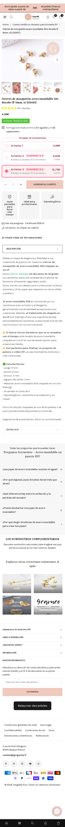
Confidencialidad (13, 730)
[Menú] (19, 823)
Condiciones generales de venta (20, 725)
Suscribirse (32, 692)
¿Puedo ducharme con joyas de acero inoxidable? (24, 510)
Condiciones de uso (35, 730)
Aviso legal (45, 725)
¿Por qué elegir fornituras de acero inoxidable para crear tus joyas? (29, 524)
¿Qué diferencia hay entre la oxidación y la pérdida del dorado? (27, 495)
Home (6, 24)
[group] (32, 59)
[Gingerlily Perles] (32, 16)
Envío (51, 730)
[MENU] (5, 16)
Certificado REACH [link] (34, 223)
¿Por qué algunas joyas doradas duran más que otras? (30, 481)
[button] (57, 59)
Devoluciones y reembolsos (18, 735)
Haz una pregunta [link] (14, 223)
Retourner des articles (32, 705)
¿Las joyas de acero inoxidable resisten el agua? (30, 469)
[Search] (11, 16)
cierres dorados (19, 273)
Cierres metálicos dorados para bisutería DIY (35, 24)
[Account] (48, 16)
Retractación (42, 735)
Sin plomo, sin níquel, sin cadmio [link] (22, 227)
